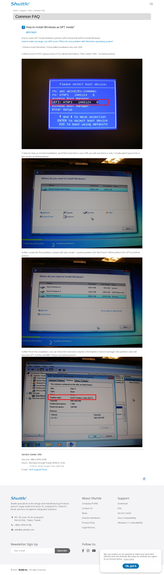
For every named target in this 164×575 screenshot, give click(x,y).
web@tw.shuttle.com (24, 529)
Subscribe (62, 550)
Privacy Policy (88, 522)
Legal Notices (88, 527)
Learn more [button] (128, 559)
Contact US (87, 508)
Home (15, 10)
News (84, 513)
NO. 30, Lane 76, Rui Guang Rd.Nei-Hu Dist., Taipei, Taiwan (29, 519)
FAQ (30, 10)
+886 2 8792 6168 (23, 525)
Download (123, 503)
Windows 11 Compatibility (130, 522)
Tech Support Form (38, 469)
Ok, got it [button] (130, 566)
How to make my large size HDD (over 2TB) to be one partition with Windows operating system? (67, 41)
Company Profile (90, 503)
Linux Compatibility (127, 518)
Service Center (124, 513)
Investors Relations (91, 518)
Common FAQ (39, 10)
